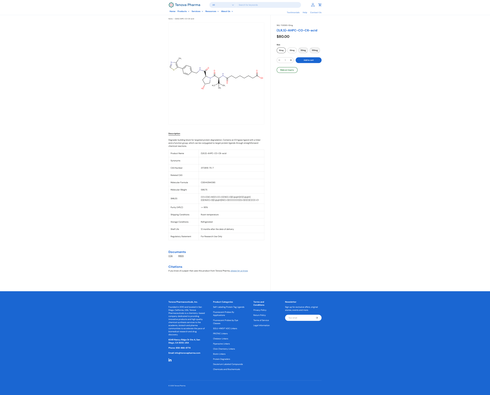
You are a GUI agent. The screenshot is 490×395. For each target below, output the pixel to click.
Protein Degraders (221, 359)
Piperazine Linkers (221, 343)
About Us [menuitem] (225, 11)
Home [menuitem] (172, 11)
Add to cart (309, 60)
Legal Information (261, 325)
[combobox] (255, 5)
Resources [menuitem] (210, 11)
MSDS (181, 256)
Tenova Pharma (179, 386)
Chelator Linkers (220, 338)
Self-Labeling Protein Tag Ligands (228, 307)
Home (170, 19)
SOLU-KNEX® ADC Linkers (225, 328)
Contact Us (316, 12)
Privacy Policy (259, 310)
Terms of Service (261, 320)
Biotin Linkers (219, 354)
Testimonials (293, 12)
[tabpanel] (216, 209)
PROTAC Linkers (220, 333)
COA (170, 256)
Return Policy (259, 315)
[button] (320, 5)
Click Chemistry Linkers (224, 349)
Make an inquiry (287, 70)
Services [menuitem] (196, 11)
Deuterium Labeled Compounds (228, 364)
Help (305, 12)
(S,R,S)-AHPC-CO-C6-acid (184, 19)
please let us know (239, 270)
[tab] (174, 133)
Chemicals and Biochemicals (226, 369)
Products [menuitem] (182, 11)
